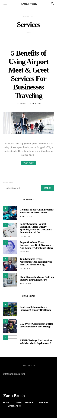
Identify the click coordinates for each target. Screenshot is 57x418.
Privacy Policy (24, 402)
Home (6, 402)
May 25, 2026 (25, 268)
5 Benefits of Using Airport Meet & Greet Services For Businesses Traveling (28, 74)
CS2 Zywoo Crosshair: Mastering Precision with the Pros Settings (36, 325)
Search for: (8, 182)
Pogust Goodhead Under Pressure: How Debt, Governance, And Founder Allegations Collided (37, 245)
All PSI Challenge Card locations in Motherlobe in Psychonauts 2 (36, 342)
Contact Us (15, 406)
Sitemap (43, 402)
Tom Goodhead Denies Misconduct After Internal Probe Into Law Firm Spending (36, 262)
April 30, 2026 (25, 284)
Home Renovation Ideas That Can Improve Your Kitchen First (37, 278)
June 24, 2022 (35, 103)
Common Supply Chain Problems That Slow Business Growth (36, 211)
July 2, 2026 (24, 252)
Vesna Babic (21, 103)
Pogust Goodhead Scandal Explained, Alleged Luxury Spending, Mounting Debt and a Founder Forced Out (36, 228)
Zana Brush (28, 4)
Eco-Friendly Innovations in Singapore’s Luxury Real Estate (35, 308)
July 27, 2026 (25, 236)
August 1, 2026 (26, 216)
